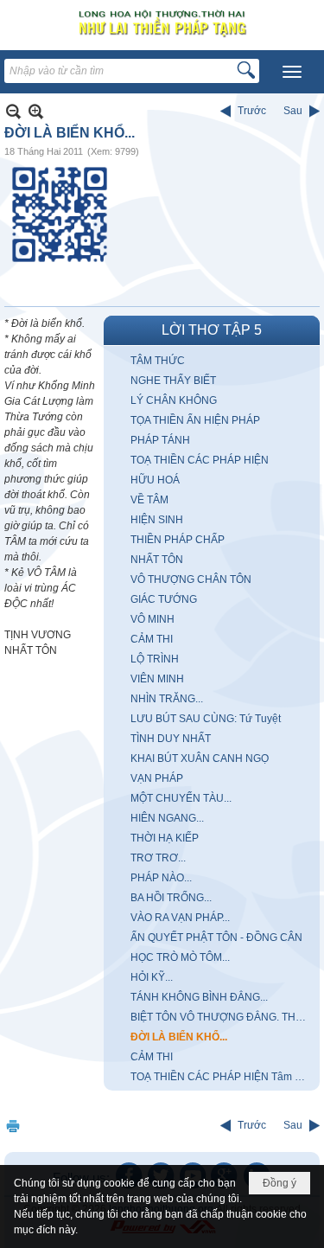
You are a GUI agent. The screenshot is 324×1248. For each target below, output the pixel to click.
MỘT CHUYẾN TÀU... (181, 798)
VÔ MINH (152, 619)
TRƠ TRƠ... (158, 858)
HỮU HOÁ (155, 480)
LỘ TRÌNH (154, 659)
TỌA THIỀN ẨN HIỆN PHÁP (195, 420)
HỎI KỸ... (151, 977)
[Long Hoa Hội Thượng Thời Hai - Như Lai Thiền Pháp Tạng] (162, 23)
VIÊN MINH (157, 679)
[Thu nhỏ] (13, 111)
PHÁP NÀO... (161, 878)
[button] (292, 71)
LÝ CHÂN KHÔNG (173, 400)
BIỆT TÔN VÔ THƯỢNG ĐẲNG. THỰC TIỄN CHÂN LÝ (222, 1017)
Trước (252, 111)
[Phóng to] (36, 111)
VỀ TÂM (149, 500)
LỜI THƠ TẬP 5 (212, 330)
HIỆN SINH (156, 520)
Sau (292, 111)
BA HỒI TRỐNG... (171, 898)
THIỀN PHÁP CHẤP (177, 540)
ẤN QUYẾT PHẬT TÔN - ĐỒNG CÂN (216, 937)
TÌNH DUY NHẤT (170, 739)
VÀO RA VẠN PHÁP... (180, 918)
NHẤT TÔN (156, 560)
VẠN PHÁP (156, 778)
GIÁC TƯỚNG (163, 599)
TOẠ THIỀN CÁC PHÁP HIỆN (199, 460)
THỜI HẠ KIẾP (164, 838)
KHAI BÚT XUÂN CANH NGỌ (199, 758)
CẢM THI (151, 639)
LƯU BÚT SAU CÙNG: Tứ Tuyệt (205, 719)
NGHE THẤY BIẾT (173, 380)
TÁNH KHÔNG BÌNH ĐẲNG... (199, 997)
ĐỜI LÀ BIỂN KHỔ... (178, 1037)
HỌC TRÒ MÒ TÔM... (180, 957)
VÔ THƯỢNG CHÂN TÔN (190, 579)
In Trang (13, 1126)
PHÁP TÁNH (160, 440)
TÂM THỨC (157, 361)
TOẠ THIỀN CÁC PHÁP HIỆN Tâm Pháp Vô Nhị (222, 1077)
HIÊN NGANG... (167, 818)
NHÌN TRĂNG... (166, 699)
